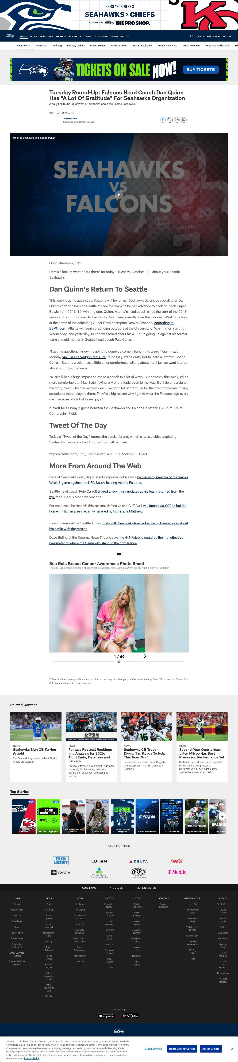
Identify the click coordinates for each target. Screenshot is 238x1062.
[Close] (232, 1049)
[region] (119, 1049)
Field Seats (223, 938)
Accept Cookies (210, 1048)
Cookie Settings (153, 1048)
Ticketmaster (223, 973)
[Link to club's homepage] (10, 36)
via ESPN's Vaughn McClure (84, 357)
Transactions (17, 938)
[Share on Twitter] (170, 121)
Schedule (163, 898)
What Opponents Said (49, 987)
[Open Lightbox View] (119, 621)
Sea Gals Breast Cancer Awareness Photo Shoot (96, 563)
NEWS (49, 898)
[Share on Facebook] (163, 121)
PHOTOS (109, 898)
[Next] (145, 656)
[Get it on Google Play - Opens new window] (130, 1017)
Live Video (80, 961)
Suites (223, 927)
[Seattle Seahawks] (119, 1032)
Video (80, 898)
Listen (136, 898)
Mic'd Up (80, 924)
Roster (17, 904)
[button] (119, 194)
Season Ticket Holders (223, 964)
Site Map (49, 996)
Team (17, 898)
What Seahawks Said (48, 976)
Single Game (223, 904)
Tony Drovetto (70, 118)
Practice (109, 944)
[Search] (191, 36)
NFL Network (80, 955)
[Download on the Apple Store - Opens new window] (106, 1016)
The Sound (80, 909)
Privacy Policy (31, 1058)
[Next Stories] (222, 816)
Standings (17, 921)
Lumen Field (192, 904)
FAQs (192, 958)
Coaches (17, 915)
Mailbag (48, 941)
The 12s (109, 967)
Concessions (192, 935)
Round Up (48, 909)
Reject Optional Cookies (182, 1048)
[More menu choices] (127, 36)
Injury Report (17, 932)
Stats (16, 927)
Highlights (80, 904)
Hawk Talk (136, 956)
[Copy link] (184, 120)
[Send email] (177, 121)
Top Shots (109, 930)
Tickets (223, 898)
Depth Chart (17, 909)
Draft (49, 904)
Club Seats (223, 932)
